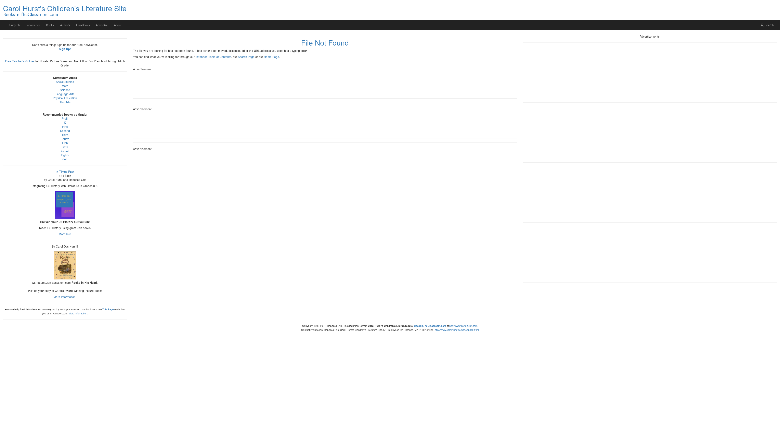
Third (65, 135)
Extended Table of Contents (213, 57)
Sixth (65, 147)
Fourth (65, 139)
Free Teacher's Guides (20, 61)
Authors (65, 25)
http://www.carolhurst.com (463, 325)
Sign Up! (65, 49)
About (117, 25)
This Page (108, 309)
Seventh (65, 151)
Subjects (14, 25)
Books (50, 25)
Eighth (65, 155)
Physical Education (65, 98)
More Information (64, 297)
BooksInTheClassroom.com (30, 14)
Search (769, 25)
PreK (65, 118)
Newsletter (33, 25)
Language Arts (64, 94)
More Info (65, 234)
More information (78, 313)
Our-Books (83, 25)
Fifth (65, 143)
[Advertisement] (325, 83)
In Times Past (65, 172)
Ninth (65, 159)
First (65, 127)
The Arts (65, 102)
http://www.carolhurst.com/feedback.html (457, 329)
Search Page (246, 57)
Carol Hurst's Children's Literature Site (65, 8)
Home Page (271, 57)
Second (65, 131)
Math (65, 86)
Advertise (102, 25)
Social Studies (65, 82)
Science (65, 90)
